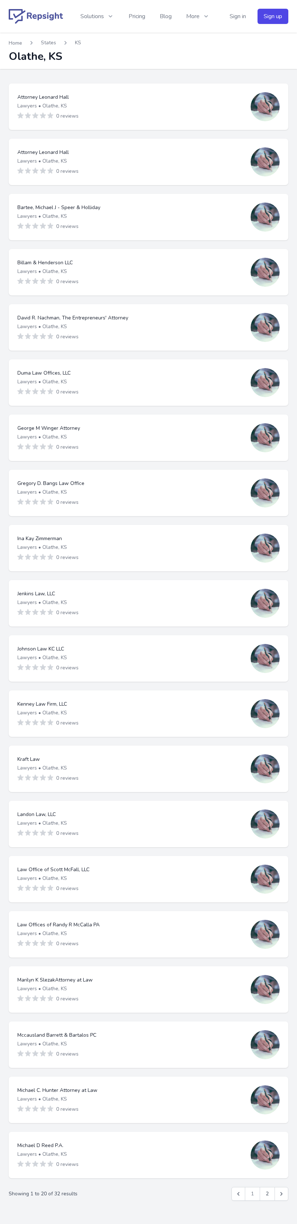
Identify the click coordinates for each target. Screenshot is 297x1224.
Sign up (273, 16)
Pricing (137, 16)
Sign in (238, 16)
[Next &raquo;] (281, 1194)
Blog (166, 16)
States (48, 42)
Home (15, 43)
